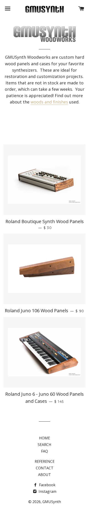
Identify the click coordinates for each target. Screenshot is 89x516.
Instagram (47, 491)
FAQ (44, 451)
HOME (44, 437)
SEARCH (44, 444)
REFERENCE (45, 461)
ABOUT (44, 474)
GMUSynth (51, 501)
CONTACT (44, 468)
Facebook (46, 484)
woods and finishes (49, 102)
